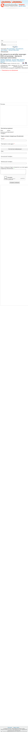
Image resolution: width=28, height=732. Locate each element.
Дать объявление (6, 1)
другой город (22, 6)
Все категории (11, 48)
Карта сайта (16, 727)
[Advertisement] (14, 24)
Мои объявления (17, 1)
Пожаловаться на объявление (10, 70)
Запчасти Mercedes (14, 50)
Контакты (10, 727)
